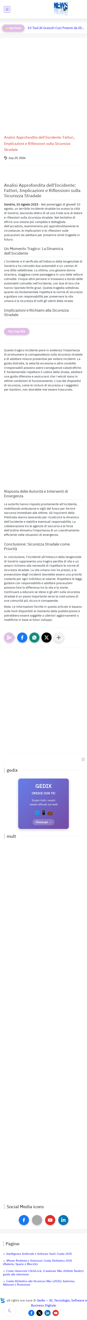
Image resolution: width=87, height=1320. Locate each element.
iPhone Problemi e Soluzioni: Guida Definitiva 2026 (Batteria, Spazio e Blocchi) (37, 1262)
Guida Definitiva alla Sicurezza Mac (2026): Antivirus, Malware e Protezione (39, 1283)
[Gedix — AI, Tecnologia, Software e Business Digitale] (61, 9)
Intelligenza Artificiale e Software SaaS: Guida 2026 (39, 1253)
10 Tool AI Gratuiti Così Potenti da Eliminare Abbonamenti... (56, 28)
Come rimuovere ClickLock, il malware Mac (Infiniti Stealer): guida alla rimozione (43, 1272)
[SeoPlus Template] (2, 1300)
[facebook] (24, 1220)
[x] (37, 1220)
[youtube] (50, 1220)
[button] (22, 638)
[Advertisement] (43, 87)
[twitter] (39, 1313)
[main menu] (7, 9)
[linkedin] (63, 1220)
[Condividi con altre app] (59, 638)
